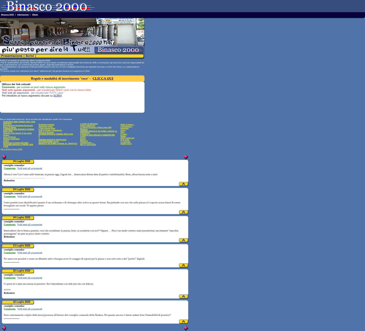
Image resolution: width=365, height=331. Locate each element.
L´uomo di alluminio (89, 124)
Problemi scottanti (46, 125)
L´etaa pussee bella (47, 128)
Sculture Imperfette (11, 139)
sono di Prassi (9, 137)
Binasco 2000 (7, 14)
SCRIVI (57, 95)
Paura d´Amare (9, 127)
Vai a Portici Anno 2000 (11, 149)
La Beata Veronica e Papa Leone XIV (95, 127)
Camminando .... (87, 143)
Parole (83, 139)
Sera (122, 132)
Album (35, 14)
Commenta (10, 168)
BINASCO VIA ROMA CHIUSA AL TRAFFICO (58, 144)
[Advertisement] (24, 106)
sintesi (6, 141)
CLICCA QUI (103, 78)
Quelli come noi (127, 138)
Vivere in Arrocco (46, 132)
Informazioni (23, 14)
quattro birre (126, 144)
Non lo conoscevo (88, 145)
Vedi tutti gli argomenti (29, 168)
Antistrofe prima (46, 126)
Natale (123, 136)
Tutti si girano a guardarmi (50, 130)
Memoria (84, 141)
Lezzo (123, 130)
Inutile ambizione (87, 126)
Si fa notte (125, 140)
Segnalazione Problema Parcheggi (18, 126)
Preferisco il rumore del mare (16, 143)
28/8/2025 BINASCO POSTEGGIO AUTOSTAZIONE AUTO (52, 141)
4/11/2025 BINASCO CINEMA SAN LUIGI (56, 134)
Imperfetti (125, 128)
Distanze (84, 129)
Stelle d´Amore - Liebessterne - (127, 125)
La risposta (125, 142)
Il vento (124, 134)
